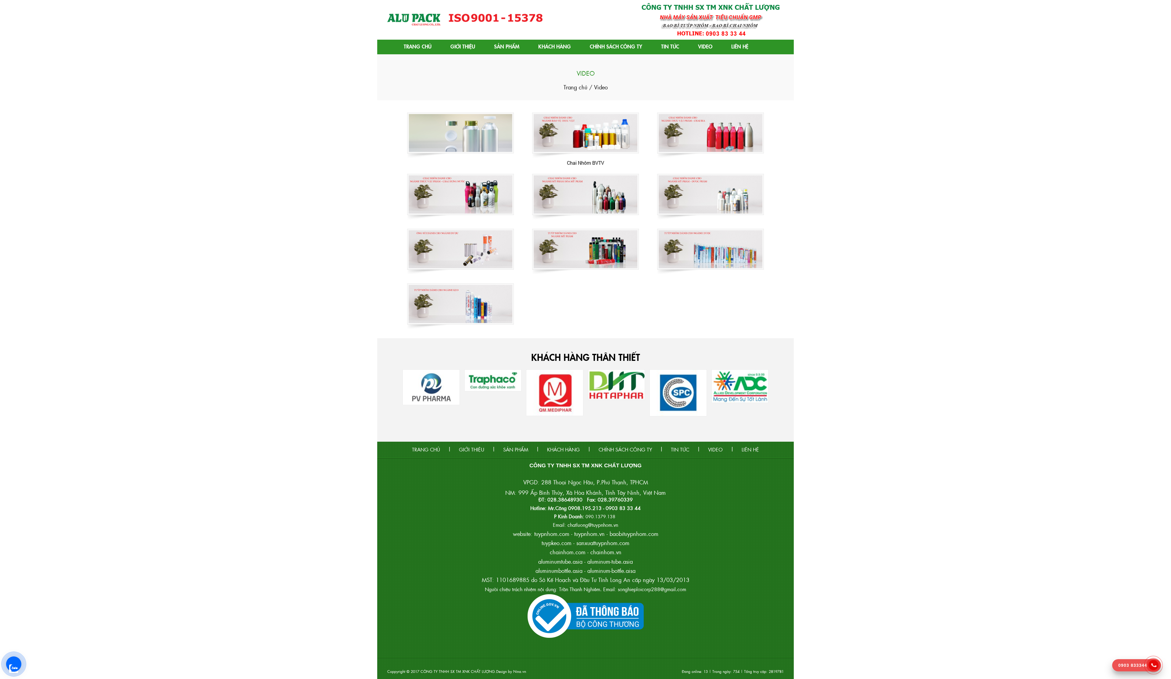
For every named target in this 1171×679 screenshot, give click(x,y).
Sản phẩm (506, 46)
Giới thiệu (462, 46)
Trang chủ (418, 46)
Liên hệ (739, 46)
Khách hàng (554, 46)
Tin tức (670, 46)
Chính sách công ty (616, 46)
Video (705, 46)
